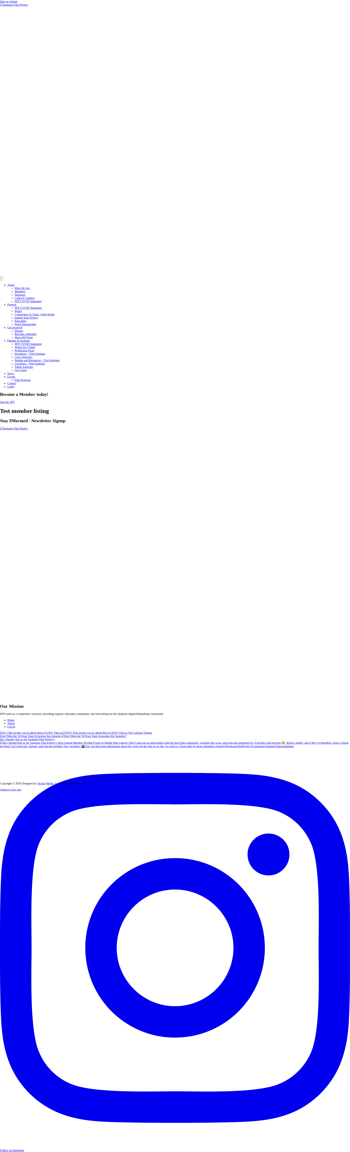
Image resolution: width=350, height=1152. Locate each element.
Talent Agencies (24, 366)
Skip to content (8, 1)
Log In (11, 726)
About (11, 284)
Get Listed (21, 370)
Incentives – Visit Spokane (30, 353)
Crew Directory (24, 357)
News (10, 373)
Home (10, 720)
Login (10, 386)
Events (11, 376)
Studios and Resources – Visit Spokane (37, 360)
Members (20, 291)
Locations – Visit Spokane (30, 363)
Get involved (14, 327)
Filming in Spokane (18, 340)
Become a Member (25, 334)
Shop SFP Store (24, 337)
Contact (11, 383)
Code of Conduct (24, 298)
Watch (18, 311)
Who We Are (22, 288)
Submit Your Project (26, 317)
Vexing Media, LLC (49, 783)
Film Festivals (23, 380)
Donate (19, 330)
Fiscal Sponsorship (25, 324)
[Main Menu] (1, 278)
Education (20, 321)
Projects (11, 304)
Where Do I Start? (25, 347)
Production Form (24, 350)
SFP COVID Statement (28, 301)
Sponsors (20, 294)
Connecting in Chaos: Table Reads (35, 314)
